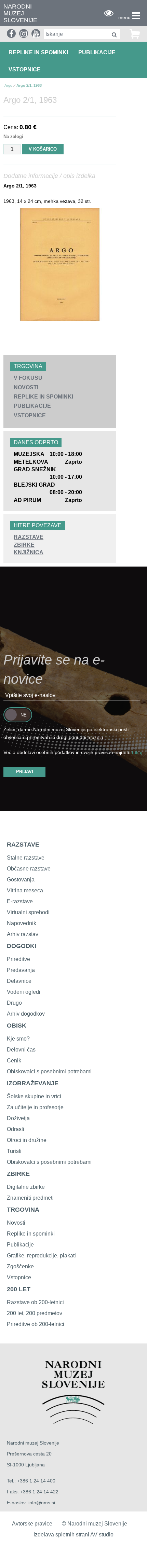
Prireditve (18, 959)
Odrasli (15, 1129)
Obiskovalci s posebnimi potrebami (49, 1071)
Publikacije (97, 52)
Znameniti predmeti (30, 1198)
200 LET (18, 1289)
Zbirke (24, 545)
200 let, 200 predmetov (34, 1313)
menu (124, 17)
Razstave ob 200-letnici (35, 1302)
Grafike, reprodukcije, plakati (41, 1255)
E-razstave (20, 901)
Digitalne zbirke (26, 1187)
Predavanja (21, 970)
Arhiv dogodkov (26, 1014)
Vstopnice (25, 69)
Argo (8, 85)
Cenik (14, 1060)
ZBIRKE (18, 1173)
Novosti (26, 387)
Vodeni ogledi (23, 992)
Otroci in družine (26, 1140)
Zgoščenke (20, 1266)
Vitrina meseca (25, 890)
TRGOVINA (23, 1209)
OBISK (16, 1025)
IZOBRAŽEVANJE (32, 1083)
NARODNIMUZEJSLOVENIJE (20, 13)
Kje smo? (18, 1039)
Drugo (14, 1003)
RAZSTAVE (23, 844)
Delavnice (19, 981)
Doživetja (18, 1118)
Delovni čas (21, 1050)
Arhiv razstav (22, 934)
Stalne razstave (25, 858)
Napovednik (21, 923)
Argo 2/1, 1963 (29, 85)
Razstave (28, 537)
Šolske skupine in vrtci (34, 1096)
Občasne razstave (29, 869)
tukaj (137, 752)
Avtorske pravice (32, 1524)
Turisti (14, 1151)
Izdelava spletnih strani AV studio (73, 1534)
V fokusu (28, 378)
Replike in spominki (38, 52)
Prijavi (24, 771)
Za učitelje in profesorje (35, 1107)
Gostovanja (21, 879)
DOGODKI (21, 946)
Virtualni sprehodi (28, 912)
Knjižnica (28, 552)
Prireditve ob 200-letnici (35, 1324)
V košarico (43, 149)
